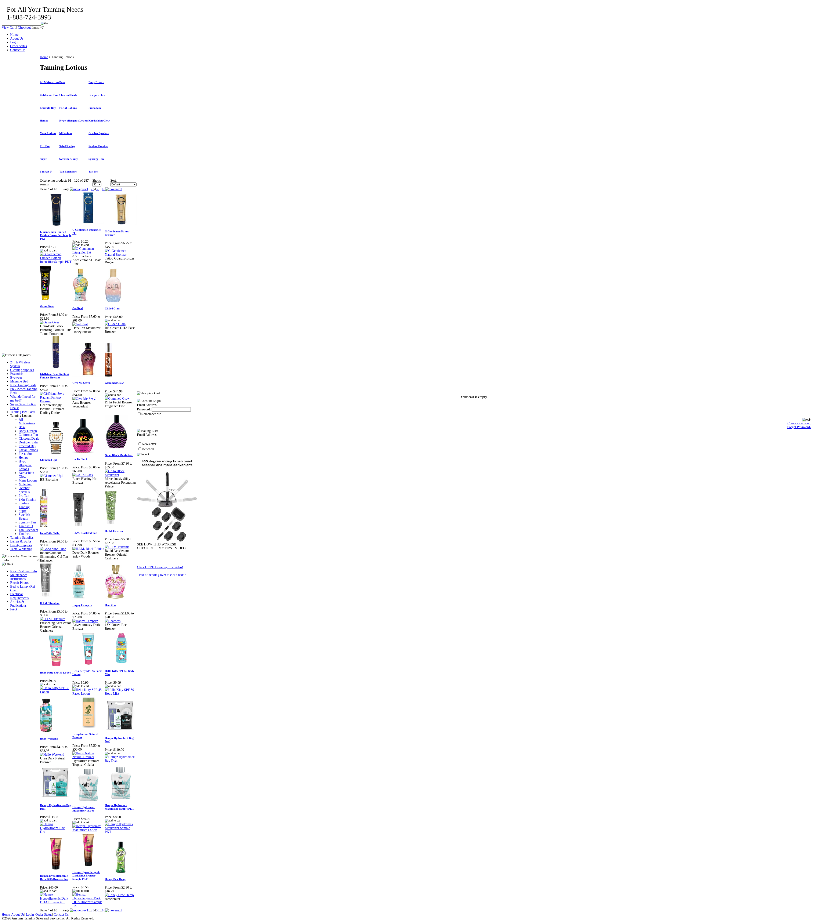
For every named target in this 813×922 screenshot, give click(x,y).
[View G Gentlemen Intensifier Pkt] (88, 252)
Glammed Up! (48, 459)
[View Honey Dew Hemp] (119, 895)
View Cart (8, 27)
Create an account (799, 423)
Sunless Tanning (24, 505)
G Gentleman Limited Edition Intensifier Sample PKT (55, 235)
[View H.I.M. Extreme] (117, 547)
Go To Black (79, 459)
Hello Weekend (49, 738)
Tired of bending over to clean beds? (161, 575)
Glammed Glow (114, 382)
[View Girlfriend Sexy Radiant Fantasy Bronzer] (56, 401)
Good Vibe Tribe (50, 533)
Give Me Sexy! (81, 382)
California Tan (28, 434)
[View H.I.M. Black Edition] (88, 549)
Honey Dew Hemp (115, 879)
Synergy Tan (27, 522)
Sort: (113, 180)
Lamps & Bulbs (20, 541)
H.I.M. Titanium (49, 603)
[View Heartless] (112, 621)
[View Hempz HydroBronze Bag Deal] (56, 832)
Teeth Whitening (21, 549)
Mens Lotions (28, 480)
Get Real (77, 308)
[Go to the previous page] (78, 189)
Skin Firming (27, 499)
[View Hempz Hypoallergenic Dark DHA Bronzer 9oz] (56, 902)
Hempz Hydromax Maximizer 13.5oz (83, 809)
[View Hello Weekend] (52, 754)
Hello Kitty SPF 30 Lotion (55, 672)
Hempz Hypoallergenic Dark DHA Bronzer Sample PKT (86, 876)
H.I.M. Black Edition (84, 532)
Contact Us (17, 50)
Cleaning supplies (22, 370)
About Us (16, 38)
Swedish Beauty (24, 516)
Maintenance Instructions (18, 577)
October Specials (24, 490)
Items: (36, 27)
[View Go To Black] (82, 475)
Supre (22, 511)
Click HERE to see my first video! (160, 567)
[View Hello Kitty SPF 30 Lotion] (56, 692)
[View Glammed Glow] (117, 398)
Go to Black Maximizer (119, 455)
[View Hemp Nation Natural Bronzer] (88, 757)
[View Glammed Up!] (51, 476)
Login (14, 42)
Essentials (16, 373)
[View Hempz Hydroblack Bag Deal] (121, 760)
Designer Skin (28, 442)
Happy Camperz (82, 605)
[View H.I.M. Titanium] (52, 619)
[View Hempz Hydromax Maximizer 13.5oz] (88, 830)
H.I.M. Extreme (114, 531)
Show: (96, 180)
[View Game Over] (49, 322)
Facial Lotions (28, 450)
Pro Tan (24, 495)
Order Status (18, 46)
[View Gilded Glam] (115, 324)
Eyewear (16, 377)
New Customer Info (23, 571)
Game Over (47, 306)
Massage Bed (19, 381)
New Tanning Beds (23, 385)
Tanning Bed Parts (22, 412)
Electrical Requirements (19, 596)
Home (14, 34)
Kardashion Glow (99, 120)
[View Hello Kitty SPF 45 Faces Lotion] (88, 693)
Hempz (23, 457)
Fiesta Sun (26, 453)
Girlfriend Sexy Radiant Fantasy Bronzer (54, 376)
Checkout (24, 27)
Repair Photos (19, 582)
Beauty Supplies (21, 545)
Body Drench (28, 431)
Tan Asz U (26, 526)
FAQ (13, 609)
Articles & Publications (18, 603)
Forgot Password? (799, 427)
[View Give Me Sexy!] (84, 398)
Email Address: (147, 405)
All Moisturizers (27, 421)
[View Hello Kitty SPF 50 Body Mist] (121, 693)
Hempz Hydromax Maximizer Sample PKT (119, 807)
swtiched (148, 449)
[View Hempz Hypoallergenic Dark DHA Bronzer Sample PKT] (88, 906)
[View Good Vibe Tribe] (53, 549)
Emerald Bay (27, 446)
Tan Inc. (24, 534)
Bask (22, 427)
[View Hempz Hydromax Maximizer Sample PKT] (121, 832)
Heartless (110, 605)
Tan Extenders (28, 530)
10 (103, 189)
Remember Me (151, 414)
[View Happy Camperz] (85, 621)
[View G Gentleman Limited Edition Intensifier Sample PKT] (56, 262)
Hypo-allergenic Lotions (25, 465)
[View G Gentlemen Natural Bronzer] (121, 254)
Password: (144, 409)
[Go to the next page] (113, 189)
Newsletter (149, 444)
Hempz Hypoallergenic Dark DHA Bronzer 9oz (54, 877)
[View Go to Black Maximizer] (121, 475)
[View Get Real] (80, 324)
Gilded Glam (112, 308)
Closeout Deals (29, 438)
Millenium (25, 484)
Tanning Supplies (21, 537)
